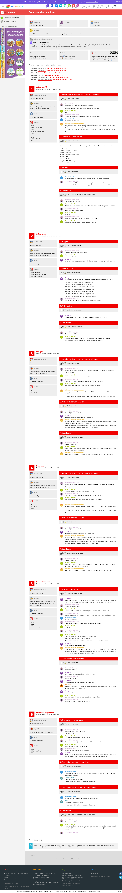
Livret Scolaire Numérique (41, 875)
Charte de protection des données (72, 877)
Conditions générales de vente (71, 881)
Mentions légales (67, 873)
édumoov (6, 881)
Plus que (40, 73)
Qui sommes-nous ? (10, 879)
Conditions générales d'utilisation (72, 875)
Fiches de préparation (39, 879)
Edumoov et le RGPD (68, 879)
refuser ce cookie (95, 891)
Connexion (94, 873)
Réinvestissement (43, 77)
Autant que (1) (42, 68)
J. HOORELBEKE (95, 25)
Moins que (41, 75)
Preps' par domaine (10, 21)
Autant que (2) (42, 70)
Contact (6, 877)
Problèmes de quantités (45, 79)
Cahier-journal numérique (41, 877)
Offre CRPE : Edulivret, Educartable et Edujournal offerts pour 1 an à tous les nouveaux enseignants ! (61, 2)
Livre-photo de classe (39, 881)
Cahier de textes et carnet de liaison (44, 873)
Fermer (119, 1)
